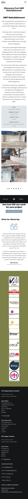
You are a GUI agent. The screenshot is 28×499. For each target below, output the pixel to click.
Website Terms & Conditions (8, 488)
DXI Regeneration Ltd (11, 470)
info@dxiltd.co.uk (8, 467)
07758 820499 (6, 459)
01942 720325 (6, 415)
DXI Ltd (8, 477)
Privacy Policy (4, 490)
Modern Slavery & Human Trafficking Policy (11, 492)
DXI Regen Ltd (9, 473)
